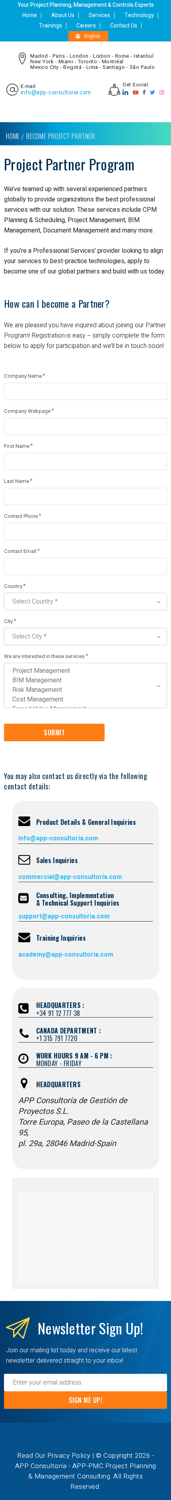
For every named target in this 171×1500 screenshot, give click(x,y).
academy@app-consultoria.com (65, 954)
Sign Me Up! (86, 1400)
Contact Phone (21, 516)
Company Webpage (27, 411)
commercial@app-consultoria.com (70, 877)
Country (13, 586)
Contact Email (20, 551)
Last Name (16, 481)
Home (29, 15)
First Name (16, 446)
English (92, 36)
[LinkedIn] (125, 92)
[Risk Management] (83, 690)
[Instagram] (162, 92)
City (8, 621)
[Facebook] (144, 92)
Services (99, 15)
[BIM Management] (83, 680)
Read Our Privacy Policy (54, 1456)
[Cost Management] (83, 699)
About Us (62, 15)
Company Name (23, 376)
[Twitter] (152, 92)
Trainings (50, 25)
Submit (54, 732)
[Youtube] (136, 92)
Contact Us (123, 25)
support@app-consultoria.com (64, 916)
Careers (86, 25)
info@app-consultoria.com (56, 92)
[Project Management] (83, 671)
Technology (139, 15)
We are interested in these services (44, 656)
